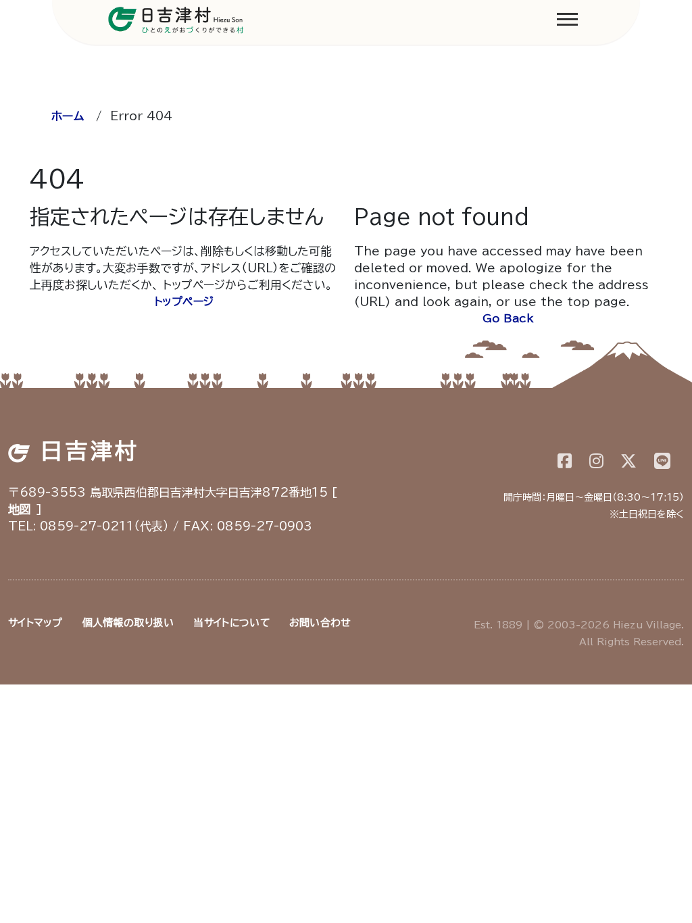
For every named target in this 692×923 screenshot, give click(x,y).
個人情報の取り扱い (128, 623)
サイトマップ (35, 623)
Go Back (508, 318)
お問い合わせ (320, 623)
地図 (20, 509)
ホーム (67, 116)
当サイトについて (231, 623)
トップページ (184, 301)
